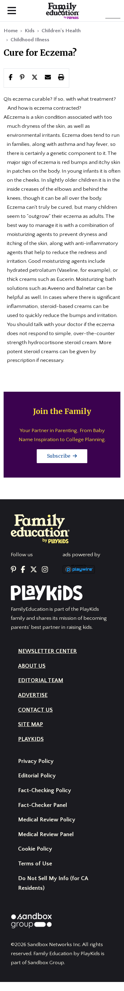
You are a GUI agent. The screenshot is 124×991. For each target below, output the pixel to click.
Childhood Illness (30, 40)
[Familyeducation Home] (40, 528)
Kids (30, 31)
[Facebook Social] (23, 570)
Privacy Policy (36, 761)
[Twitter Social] (33, 570)
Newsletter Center (47, 651)
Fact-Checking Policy (44, 790)
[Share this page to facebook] (11, 78)
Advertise (33, 695)
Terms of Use (35, 864)
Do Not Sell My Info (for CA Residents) (53, 883)
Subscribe (59, 456)
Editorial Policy (37, 776)
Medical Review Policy (46, 820)
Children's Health (61, 31)
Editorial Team (40, 680)
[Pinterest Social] (13, 570)
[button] (35, 78)
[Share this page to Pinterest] (22, 78)
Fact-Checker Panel (42, 805)
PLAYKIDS (31, 739)
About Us (31, 666)
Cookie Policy (35, 849)
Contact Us (35, 710)
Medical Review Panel (46, 834)
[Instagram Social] (45, 570)
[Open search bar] (62, 10)
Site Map (30, 724)
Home (11, 31)
